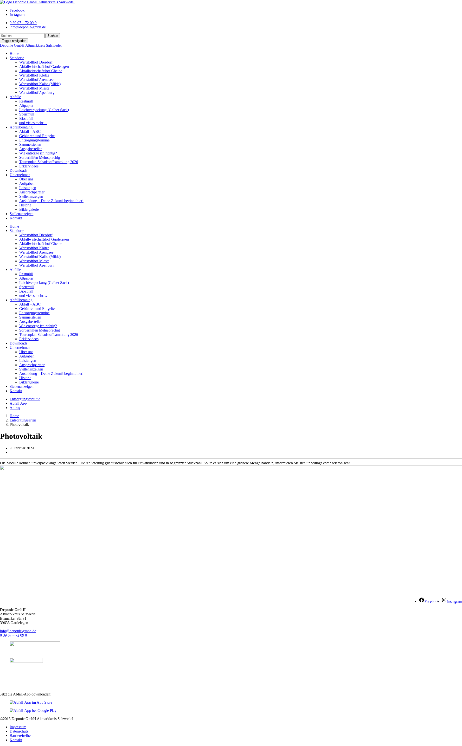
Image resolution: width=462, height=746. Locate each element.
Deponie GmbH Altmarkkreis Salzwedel (31, 45)
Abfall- (18, 403)
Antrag (15, 408)
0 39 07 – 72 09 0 (13, 635)
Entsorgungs (25, 399)
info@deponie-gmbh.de (18, 631)
